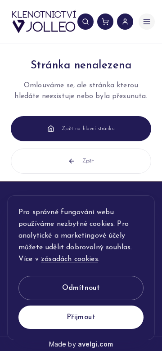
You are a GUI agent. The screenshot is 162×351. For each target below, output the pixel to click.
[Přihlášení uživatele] (125, 22)
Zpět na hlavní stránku (88, 128)
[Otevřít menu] (147, 22)
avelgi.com (95, 344)
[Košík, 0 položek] (105, 22)
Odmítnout (81, 288)
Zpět (88, 161)
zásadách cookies (69, 259)
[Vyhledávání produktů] (85, 22)
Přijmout (81, 317)
